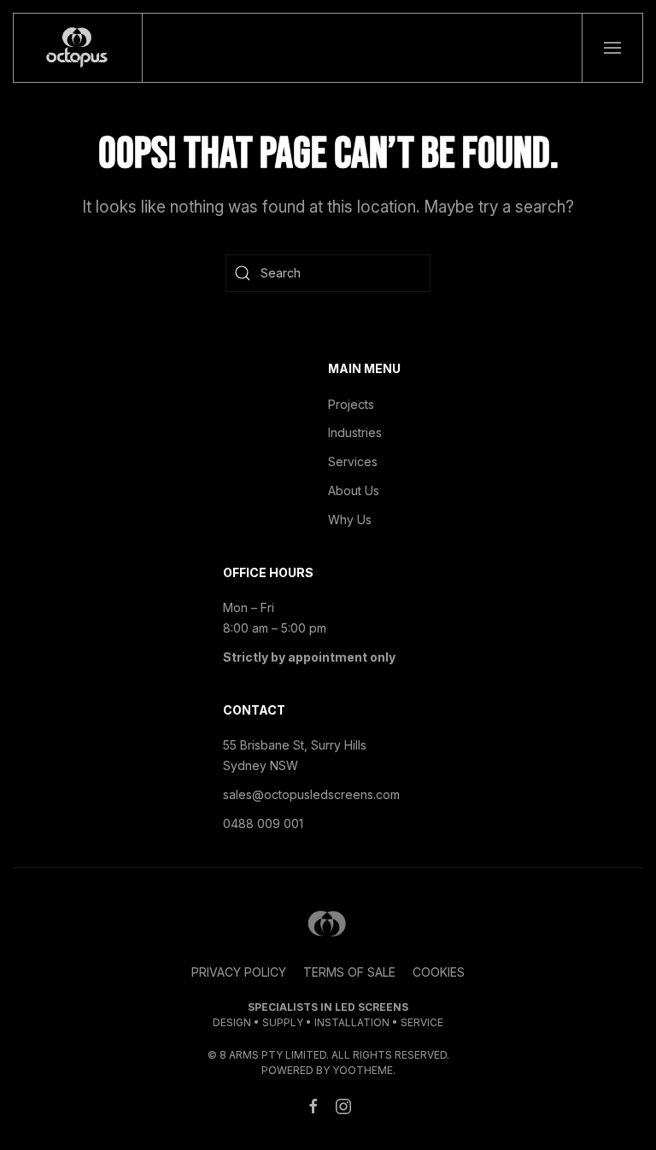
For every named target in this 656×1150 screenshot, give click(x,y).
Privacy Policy (238, 972)
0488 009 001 (263, 823)
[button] (612, 48)
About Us (353, 490)
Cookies (439, 972)
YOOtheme (362, 1070)
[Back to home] (78, 48)
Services (353, 461)
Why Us (350, 519)
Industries (355, 432)
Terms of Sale (349, 972)
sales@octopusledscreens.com (311, 794)
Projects (351, 404)
